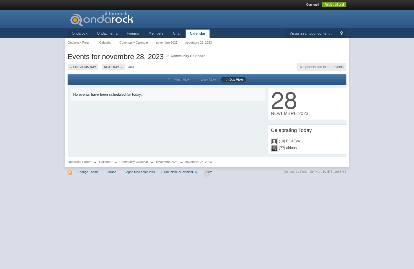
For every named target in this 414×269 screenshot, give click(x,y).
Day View (235, 79)
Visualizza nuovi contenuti (311, 33)
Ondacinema (107, 33)
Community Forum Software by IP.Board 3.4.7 (315, 171)
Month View (181, 79)
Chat (177, 33)
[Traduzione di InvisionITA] (179, 172)
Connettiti (312, 4)
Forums (133, 33)
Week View (207, 79)
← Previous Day (82, 67)
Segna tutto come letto (139, 172)
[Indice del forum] (118, 19)
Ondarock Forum (79, 161)
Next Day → (113, 67)
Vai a (131, 67)
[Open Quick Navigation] (341, 34)
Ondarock (80, 33)
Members (156, 33)
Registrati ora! (334, 4)
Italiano (111, 172)
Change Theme (88, 172)
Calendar (197, 33)
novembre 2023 (166, 161)
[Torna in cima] (207, 173)
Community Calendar (188, 56)
